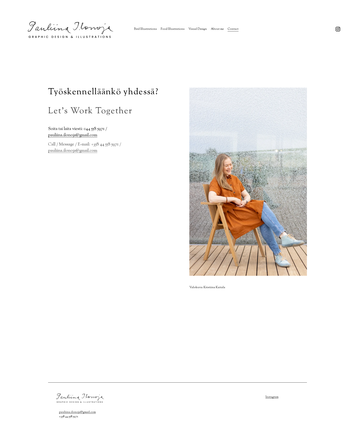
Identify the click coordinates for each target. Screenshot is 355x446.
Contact (233, 29)
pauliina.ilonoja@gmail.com (72, 135)
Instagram (272, 397)
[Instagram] (338, 29)
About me (217, 29)
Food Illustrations (173, 29)
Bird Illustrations (145, 29)
